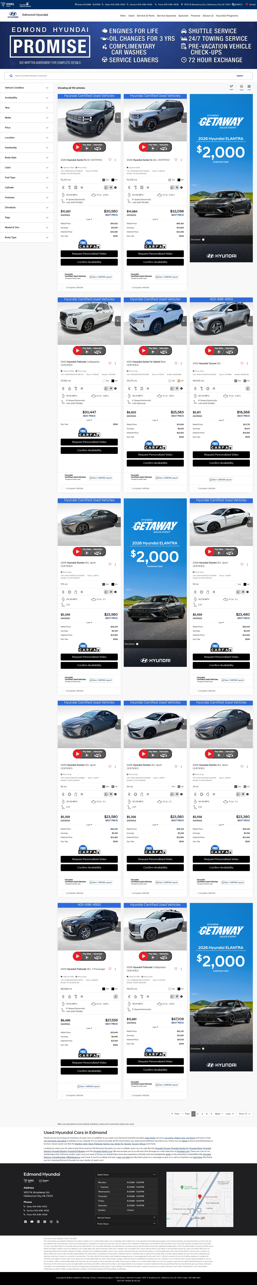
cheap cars (179, 1138)
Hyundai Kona (195, 1148)
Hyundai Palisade (76, 1151)
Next (218, 1113)
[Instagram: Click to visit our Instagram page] (51, 1222)
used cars (103, 1244)
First (176, 1113)
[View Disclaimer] (81, 187)
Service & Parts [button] (146, 15)
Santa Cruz (108, 1144)
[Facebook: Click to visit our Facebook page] (26, 1222)
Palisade (98, 1144)
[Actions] (115, 160)
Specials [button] (183, 15)
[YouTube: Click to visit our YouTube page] (32, 1222)
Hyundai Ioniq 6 (131, 1246)
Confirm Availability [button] (89, 262)
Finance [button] (195, 15)
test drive (197, 1157)
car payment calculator (55, 1141)
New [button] (123, 15)
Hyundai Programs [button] (227, 15)
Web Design (120, 1278)
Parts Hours (103, 1224)
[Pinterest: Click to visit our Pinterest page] (45, 1222)
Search (240, 76)
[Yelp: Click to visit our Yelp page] (58, 1222)
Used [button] (131, 15)
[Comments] (106, 187)
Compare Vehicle (74, 287)
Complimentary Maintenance (66, 1157)
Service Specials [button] (166, 15)
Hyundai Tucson (162, 1148)
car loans (190, 1138)
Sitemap (85, 1278)
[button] (118, 117)
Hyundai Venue (72, 1246)
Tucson (135, 1144)
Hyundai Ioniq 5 (170, 1244)
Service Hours (104, 1217)
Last (229, 1113)
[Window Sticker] (111, 187)
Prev (186, 1113)
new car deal (123, 1157)
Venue (142, 1144)
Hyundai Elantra (59, 1151)
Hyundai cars (183, 1151)
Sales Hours (103, 1174)
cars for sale (120, 1244)
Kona (90, 1144)
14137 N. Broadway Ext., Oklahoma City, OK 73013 (207, 4)
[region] (89, 230)
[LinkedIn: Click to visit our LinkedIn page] (39, 1222)
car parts (168, 1138)
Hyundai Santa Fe (179, 1148)
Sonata (127, 1144)
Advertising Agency (106, 1278)
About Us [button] (208, 15)
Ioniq (85, 1144)
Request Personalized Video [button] (89, 253)
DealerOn (77, 1278)
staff (168, 1154)
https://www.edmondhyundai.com (98, 1241)
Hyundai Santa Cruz (102, 1151)
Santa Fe (119, 1144)
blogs (184, 1141)
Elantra (78, 1144)
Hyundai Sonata (184, 1244)
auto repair (150, 1138)
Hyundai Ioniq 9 (148, 1246)
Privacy (94, 1278)
